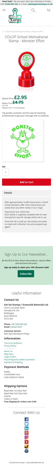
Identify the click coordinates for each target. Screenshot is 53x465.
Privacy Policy (10, 345)
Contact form (16, 327)
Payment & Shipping (13, 362)
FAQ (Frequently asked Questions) (19, 359)
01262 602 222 (11, 4)
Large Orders (10, 356)
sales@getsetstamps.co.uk (40, 4)
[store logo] (15, 16)
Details (8, 192)
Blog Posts (8, 354)
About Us (8, 351)
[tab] (26, 193)
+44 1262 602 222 (19, 324)
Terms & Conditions (13, 343)
